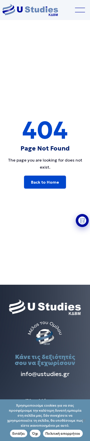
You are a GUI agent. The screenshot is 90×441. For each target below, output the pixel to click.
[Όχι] (83, 420)
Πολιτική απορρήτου (63, 433)
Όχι (35, 433)
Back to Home (45, 182)
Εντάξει (18, 433)
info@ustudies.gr (45, 374)
